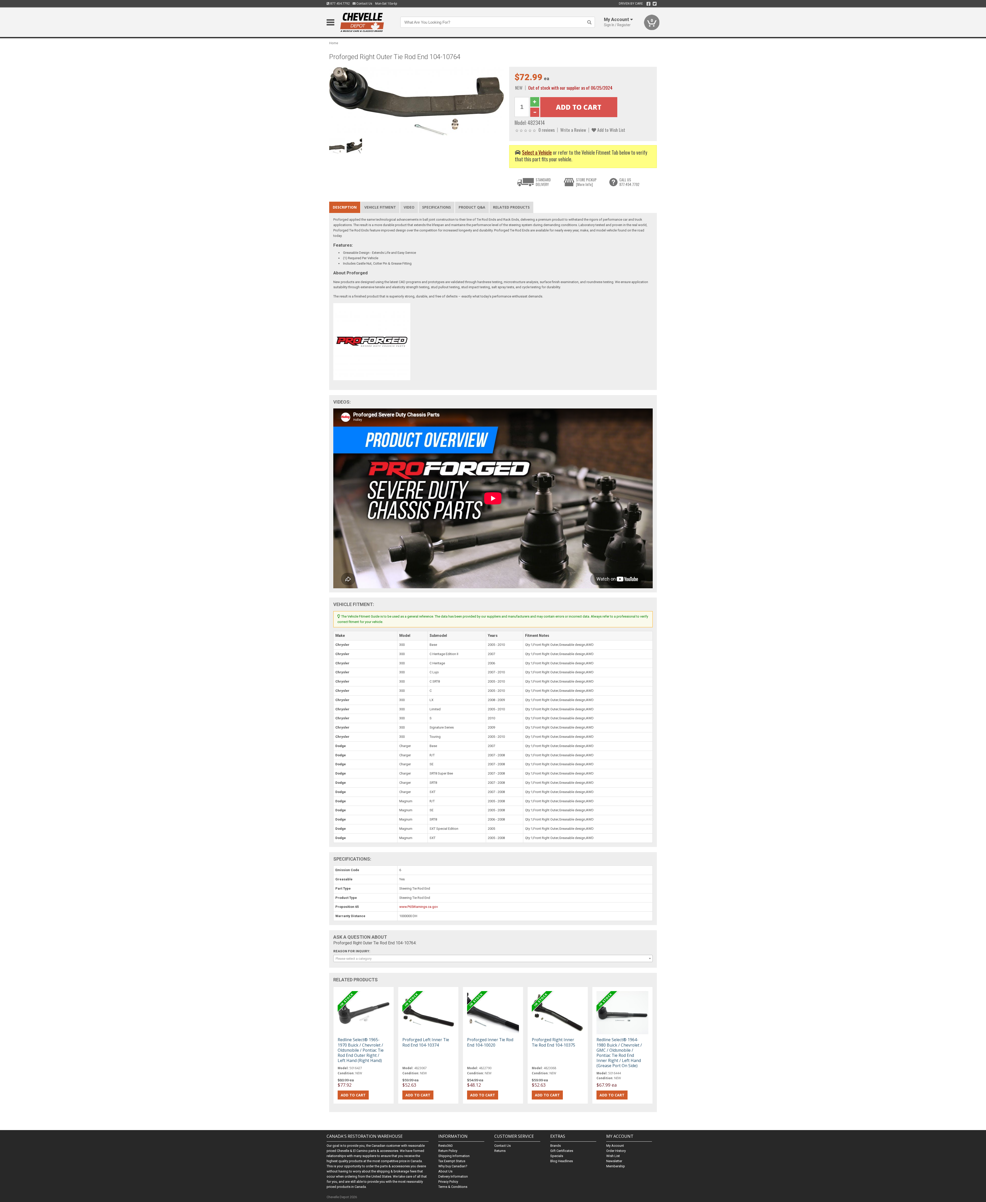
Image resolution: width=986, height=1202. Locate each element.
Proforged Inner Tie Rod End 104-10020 (490, 1042)
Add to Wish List (610, 129)
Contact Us (364, 3)
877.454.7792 (339, 3)
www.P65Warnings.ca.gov (418, 907)
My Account (615, 1146)
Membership (615, 1166)
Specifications (436, 207)
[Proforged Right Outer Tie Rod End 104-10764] (416, 101)
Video (409, 207)
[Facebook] (648, 3)
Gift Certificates (561, 1151)
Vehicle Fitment (380, 207)
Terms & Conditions (452, 1187)
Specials (556, 1156)
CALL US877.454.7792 (629, 182)
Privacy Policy (448, 1182)
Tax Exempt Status (451, 1161)
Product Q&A (472, 207)
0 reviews (546, 129)
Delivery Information (453, 1176)
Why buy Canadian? (452, 1166)
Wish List (613, 1156)
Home (333, 43)
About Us (445, 1171)
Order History (616, 1151)
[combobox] (493, 958)
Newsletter (614, 1161)
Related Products (511, 207)
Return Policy (447, 1151)
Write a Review (573, 129)
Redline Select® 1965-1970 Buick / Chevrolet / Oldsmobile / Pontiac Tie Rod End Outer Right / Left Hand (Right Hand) (361, 1050)
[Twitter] (655, 3)
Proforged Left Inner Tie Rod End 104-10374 (425, 1042)
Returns (500, 1151)
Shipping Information (454, 1156)
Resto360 (445, 1146)
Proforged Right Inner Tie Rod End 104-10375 (553, 1042)
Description (345, 207)
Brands (555, 1146)
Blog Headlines (561, 1161)
